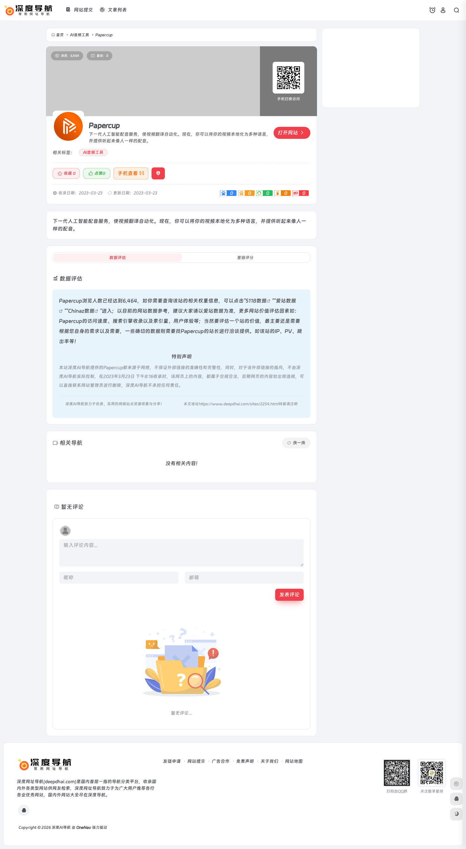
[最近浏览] (432, 10)
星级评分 (245, 257)
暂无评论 (72, 506)
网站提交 (196, 761)
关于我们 (269, 761)
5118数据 (256, 301)
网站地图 (294, 761)
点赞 (99, 173)
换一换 (299, 442)
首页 (60, 35)
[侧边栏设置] (456, 783)
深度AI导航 (61, 827)
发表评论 (289, 595)
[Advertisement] (371, 67)
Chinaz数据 (81, 311)
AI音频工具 (79, 35)
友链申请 (172, 761)
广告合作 (221, 761)
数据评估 (117, 257)
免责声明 (245, 761)
